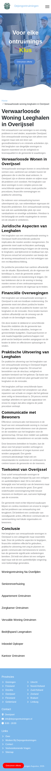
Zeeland (34, 694)
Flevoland (10, 698)
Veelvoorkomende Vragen (17, 748)
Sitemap (9, 752)
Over (7, 736)
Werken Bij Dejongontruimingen (20, 740)
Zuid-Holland (36, 690)
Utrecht (33, 682)
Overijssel (10, 694)
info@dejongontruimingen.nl (18, 719)
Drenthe (9, 690)
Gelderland (10, 702)
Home (4, 101)
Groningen (10, 682)
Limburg (34, 702)
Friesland (10, 686)
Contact (9, 744)
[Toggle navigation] (47, 6)
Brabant (34, 698)
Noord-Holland (37, 686)
